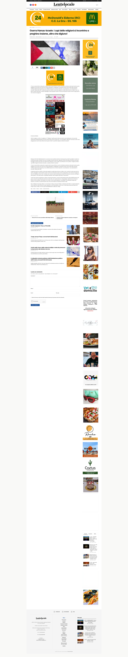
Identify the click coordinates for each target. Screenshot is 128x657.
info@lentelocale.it (41, 639)
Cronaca (36, 9)
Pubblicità (35, 0)
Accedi (85, 0)
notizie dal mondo (46, 188)
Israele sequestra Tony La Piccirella (40, 226)
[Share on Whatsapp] (47, 68)
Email (32, 292)
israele (41, 188)
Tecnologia (64, 641)
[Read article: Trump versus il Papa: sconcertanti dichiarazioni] (73, 240)
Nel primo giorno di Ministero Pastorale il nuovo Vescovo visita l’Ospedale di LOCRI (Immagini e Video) (93, 556)
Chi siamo (31, 0)
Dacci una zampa (64, 644)
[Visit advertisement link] (64, 18)
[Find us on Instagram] (33, 5)
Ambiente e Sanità (54, 9)
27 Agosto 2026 (90, 623)
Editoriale (79, 9)
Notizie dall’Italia (64, 634)
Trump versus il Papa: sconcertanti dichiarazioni (44, 236)
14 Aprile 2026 (33, 238)
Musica (70, 9)
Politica (40, 9)
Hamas (38, 188)
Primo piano (32, 9)
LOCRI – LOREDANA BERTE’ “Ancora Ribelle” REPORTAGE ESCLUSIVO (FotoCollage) (93, 538)
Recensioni (64, 630)
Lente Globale (84, 9)
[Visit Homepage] (64, 4)
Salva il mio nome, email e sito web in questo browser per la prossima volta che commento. (48, 297)
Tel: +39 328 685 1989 (41, 634)
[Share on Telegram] (49, 68)
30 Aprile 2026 (33, 227)
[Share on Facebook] (42, 68)
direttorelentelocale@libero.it (41, 640)
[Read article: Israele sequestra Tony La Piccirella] (73, 229)
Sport (60, 9)
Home (31, 27)
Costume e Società (46, 9)
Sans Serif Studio (70, 651)
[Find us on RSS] (35, 5)
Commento (33, 275)
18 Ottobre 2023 (32, 36)
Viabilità (96, 9)
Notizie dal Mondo (38, 27)
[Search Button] (97, 1)
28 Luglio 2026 (90, 637)
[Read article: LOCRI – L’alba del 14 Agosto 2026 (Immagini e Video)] (80, 641)
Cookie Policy (39, 0)
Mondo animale (91, 9)
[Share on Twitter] (44, 68)
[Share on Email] (51, 68)
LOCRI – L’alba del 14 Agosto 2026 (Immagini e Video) (93, 563)
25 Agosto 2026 (90, 630)
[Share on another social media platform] (54, 68)
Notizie (74, 9)
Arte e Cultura (64, 9)
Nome (32, 288)
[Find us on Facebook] (31, 5)
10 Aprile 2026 (33, 250)
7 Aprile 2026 (33, 261)
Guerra (34, 188)
